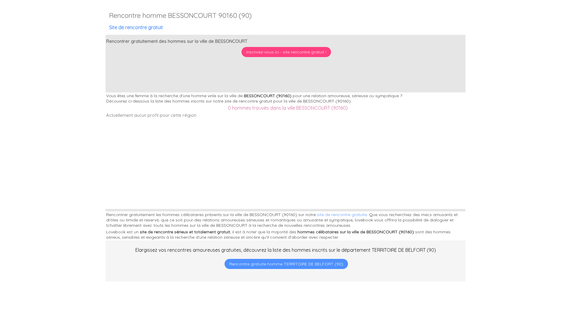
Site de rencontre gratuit (136, 27)
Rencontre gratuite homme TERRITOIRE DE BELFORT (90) (286, 264)
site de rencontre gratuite (342, 214)
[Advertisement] (534, 283)
